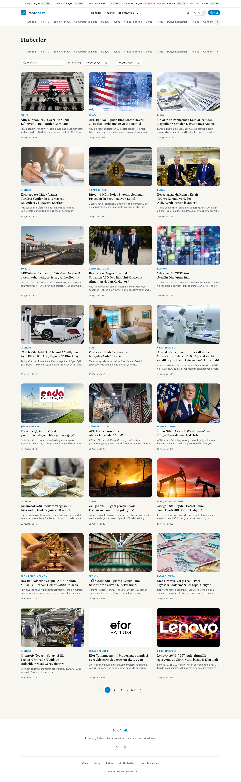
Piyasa (116, 21)
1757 (133, 689)
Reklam (110, 763)
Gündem (208, 21)
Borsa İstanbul (61, 21)
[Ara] (188, 13)
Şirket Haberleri (133, 21)
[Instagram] (124, 747)
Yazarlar (110, 12)
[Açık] (194, 12)
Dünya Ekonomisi (177, 21)
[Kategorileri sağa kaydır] (217, 22)
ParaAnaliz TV (130, 12)
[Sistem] (204, 12)
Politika (195, 21)
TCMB (159, 21)
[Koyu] (199, 12)
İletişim (97, 763)
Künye (85, 763)
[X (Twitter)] (117, 747)
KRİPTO (45, 21)
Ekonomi (32, 21)
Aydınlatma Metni (150, 763)
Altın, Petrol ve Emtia (85, 21)
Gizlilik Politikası (127, 763)
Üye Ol (214, 12)
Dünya (105, 21)
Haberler (96, 12)
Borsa (149, 21)
